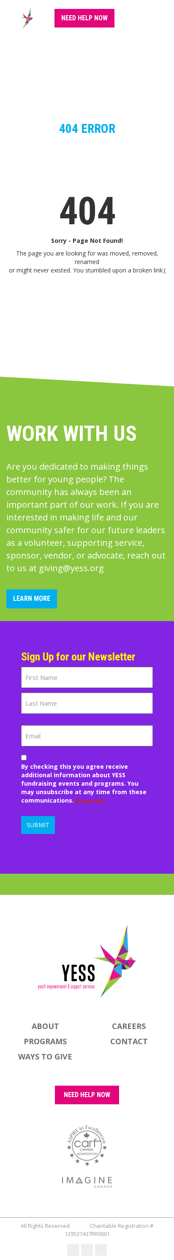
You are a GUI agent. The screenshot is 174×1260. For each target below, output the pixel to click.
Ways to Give (45, 1056)
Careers (129, 1026)
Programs (45, 1041)
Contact (129, 1041)
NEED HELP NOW (87, 1095)
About (45, 1026)
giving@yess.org (71, 568)
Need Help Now (84, 18)
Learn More (31, 598)
